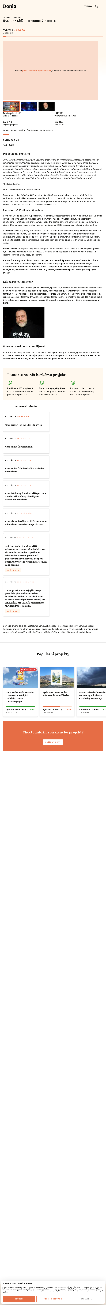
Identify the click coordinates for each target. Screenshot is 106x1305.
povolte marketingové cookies (36, 70)
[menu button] (101, 6)
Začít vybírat (53, 742)
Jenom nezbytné (53, 1299)
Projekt (6, 130)
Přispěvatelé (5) (18, 130)
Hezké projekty (46, 130)
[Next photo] (95, 71)
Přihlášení (88, 6)
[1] (11, 106)
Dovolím (19, 1299)
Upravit (85, 1299)
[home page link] (9, 7)
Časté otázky (32, 130)
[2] (29, 106)
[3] (46, 106)
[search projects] (96, 6)
